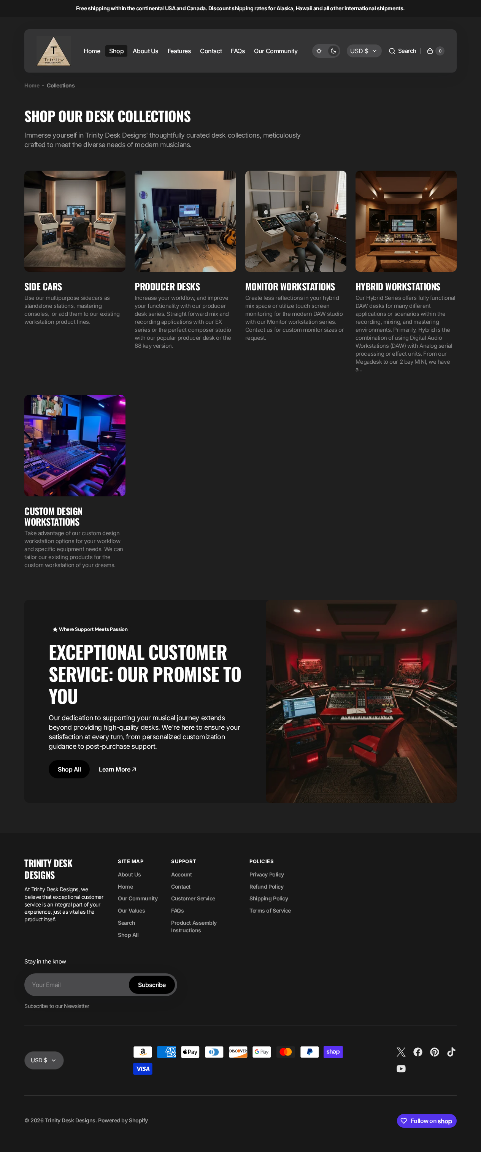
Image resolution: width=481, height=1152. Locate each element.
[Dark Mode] (326, 51)
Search (126, 922)
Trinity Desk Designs (70, 1120)
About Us (129, 874)
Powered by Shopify (123, 1120)
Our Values (131, 910)
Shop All (69, 769)
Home (31, 85)
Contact (180, 886)
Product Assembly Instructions (194, 926)
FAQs (177, 910)
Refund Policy (266, 886)
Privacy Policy (266, 874)
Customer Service (193, 898)
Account (181, 874)
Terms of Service (270, 910)
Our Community (137, 898)
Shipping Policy (268, 898)
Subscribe (152, 985)
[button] (402, 51)
